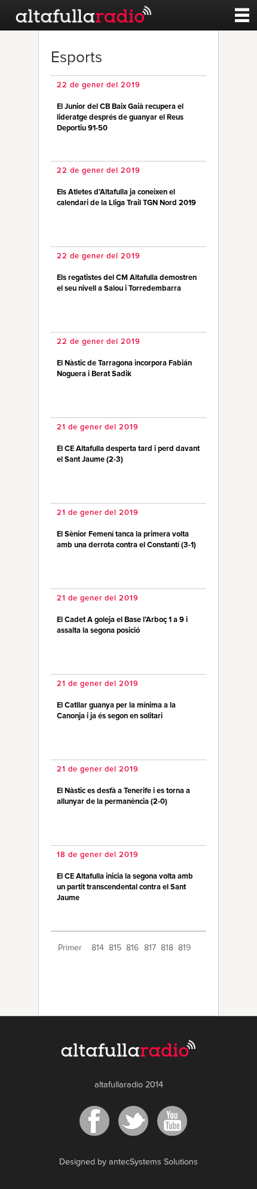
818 (167, 948)
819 (184, 948)
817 (150, 948)
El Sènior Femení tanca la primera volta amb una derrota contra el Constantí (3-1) (126, 540)
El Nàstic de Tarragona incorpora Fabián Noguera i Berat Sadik (124, 368)
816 (132, 948)
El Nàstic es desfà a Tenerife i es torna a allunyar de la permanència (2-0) (123, 796)
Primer (70, 948)
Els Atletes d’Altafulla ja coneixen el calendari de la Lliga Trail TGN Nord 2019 (126, 197)
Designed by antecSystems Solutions (128, 1162)
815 (115, 948)
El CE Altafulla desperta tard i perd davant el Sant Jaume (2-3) (128, 454)
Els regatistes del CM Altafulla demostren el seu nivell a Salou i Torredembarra (127, 283)
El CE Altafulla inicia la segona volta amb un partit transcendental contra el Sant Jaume (125, 887)
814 (97, 948)
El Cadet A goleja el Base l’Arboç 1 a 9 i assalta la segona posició (122, 625)
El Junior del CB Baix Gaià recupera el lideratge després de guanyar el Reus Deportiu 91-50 (120, 117)
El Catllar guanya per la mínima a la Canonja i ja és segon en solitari (116, 711)
